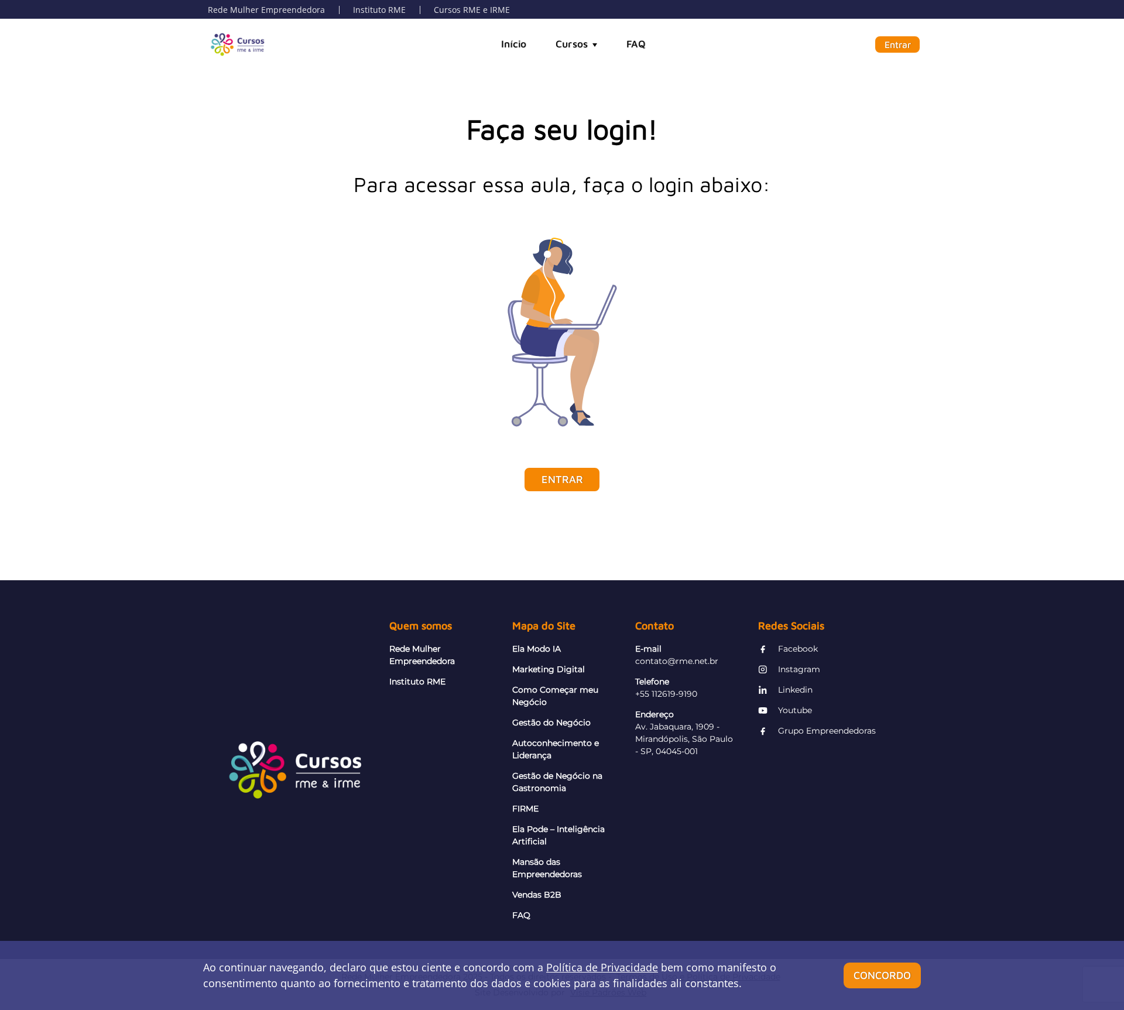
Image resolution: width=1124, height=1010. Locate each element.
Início (513, 44)
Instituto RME (379, 9)
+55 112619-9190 (666, 694)
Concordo (882, 975)
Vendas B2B (536, 894)
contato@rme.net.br (676, 661)
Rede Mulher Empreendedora (266, 9)
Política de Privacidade (602, 967)
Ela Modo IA (536, 648)
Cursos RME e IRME (472, 9)
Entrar (898, 44)
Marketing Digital (548, 669)
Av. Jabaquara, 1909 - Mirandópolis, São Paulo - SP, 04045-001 (684, 738)
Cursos (572, 44)
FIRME (525, 808)
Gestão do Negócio (551, 722)
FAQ (635, 44)
